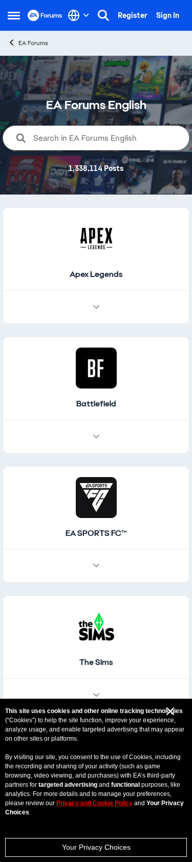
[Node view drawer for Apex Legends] (96, 307)
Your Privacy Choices (96, 847)
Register (132, 15)
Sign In (167, 15)
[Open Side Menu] (14, 15)
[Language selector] (78, 15)
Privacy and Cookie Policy (94, 803)
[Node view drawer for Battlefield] (96, 436)
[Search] (103, 15)
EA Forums (33, 43)
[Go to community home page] (45, 15)
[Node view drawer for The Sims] (96, 695)
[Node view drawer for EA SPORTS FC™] (96, 565)
